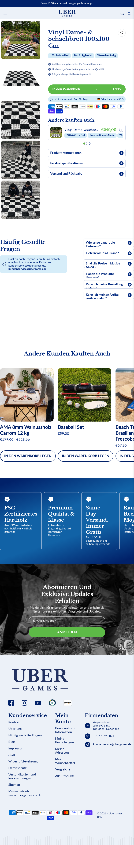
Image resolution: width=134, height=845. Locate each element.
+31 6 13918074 (103, 736)
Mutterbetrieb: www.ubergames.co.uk (24, 793)
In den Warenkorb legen (27, 456)
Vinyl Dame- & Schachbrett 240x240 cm (82, 130)
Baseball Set (71, 427)
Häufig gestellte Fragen (25, 735)
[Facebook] (11, 703)
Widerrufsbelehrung (23, 761)
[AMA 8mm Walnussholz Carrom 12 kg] (27, 395)
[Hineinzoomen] (32, 28)
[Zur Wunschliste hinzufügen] (122, 33)
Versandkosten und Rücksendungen (22, 776)
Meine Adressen (62, 751)
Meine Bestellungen (64, 740)
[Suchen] (122, 13)
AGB (11, 755)
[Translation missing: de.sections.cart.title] (129, 13)
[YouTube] (38, 703)
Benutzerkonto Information (65, 730)
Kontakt (14, 722)
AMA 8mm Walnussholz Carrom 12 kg (25, 430)
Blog (11, 742)
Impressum (16, 748)
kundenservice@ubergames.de (27, 269)
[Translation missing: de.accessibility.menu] (5, 13)
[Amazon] (52, 702)
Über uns (15, 728)
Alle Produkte (65, 776)
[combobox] (67, 23)
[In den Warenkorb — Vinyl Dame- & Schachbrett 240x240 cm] (121, 130)
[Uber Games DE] (67, 13)
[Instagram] (24, 703)
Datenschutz (17, 768)
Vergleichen (63, 769)
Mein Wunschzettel (65, 761)
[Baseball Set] (84, 395)
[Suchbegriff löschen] (120, 23)
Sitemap (14, 784)
